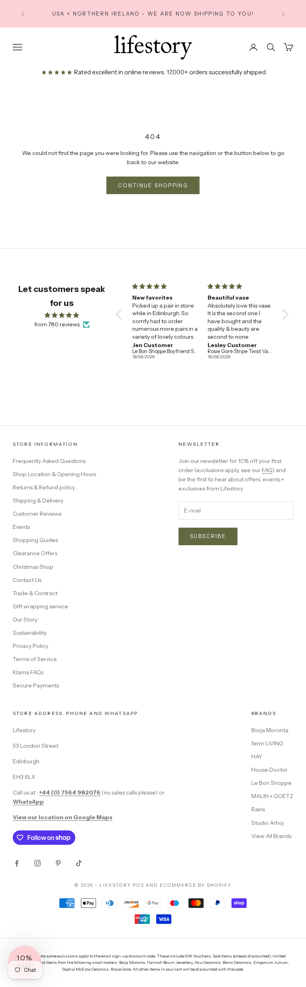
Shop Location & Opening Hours (54, 474)
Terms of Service (35, 659)
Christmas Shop (33, 566)
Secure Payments (36, 685)
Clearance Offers (35, 553)
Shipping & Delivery (38, 500)
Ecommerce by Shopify (195, 885)
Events (21, 526)
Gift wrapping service (40, 606)
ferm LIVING (267, 743)
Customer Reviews (37, 513)
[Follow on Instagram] (37, 863)
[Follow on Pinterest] (58, 863)
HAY (256, 756)
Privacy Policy (30, 645)
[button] (121, 314)
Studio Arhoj (267, 822)
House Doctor (269, 769)
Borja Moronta (269, 730)
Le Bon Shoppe (271, 782)
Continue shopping (153, 185)
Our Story (25, 619)
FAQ (267, 470)
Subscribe (208, 536)
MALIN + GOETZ (272, 796)
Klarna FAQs (28, 672)
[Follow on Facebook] (17, 863)
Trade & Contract (35, 593)
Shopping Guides (35, 540)
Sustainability (30, 632)
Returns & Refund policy (44, 487)
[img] (62, 315)
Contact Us (27, 580)
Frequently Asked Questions (49, 461)
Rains (258, 809)
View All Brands (271, 836)
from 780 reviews (57, 324)
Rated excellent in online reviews (118, 72)
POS (138, 885)
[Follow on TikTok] (79, 863)
